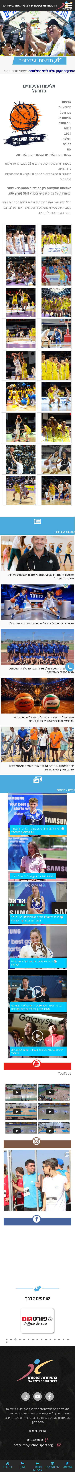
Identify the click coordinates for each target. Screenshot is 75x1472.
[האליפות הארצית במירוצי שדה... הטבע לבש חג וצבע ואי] (37, 1183)
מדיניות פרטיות (37, 1431)
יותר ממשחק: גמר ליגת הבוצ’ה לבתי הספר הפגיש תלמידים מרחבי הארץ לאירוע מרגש (41, 767)
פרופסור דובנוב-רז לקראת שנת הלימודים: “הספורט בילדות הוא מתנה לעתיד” (41, 576)
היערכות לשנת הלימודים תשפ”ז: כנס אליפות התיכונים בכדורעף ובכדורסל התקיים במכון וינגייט (44, 719)
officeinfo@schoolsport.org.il (34, 1445)
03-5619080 (35, 1440)
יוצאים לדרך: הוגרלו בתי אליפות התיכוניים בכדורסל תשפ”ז (41, 623)
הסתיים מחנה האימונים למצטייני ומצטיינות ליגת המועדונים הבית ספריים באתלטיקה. (41, 670)
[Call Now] (69, 666)
